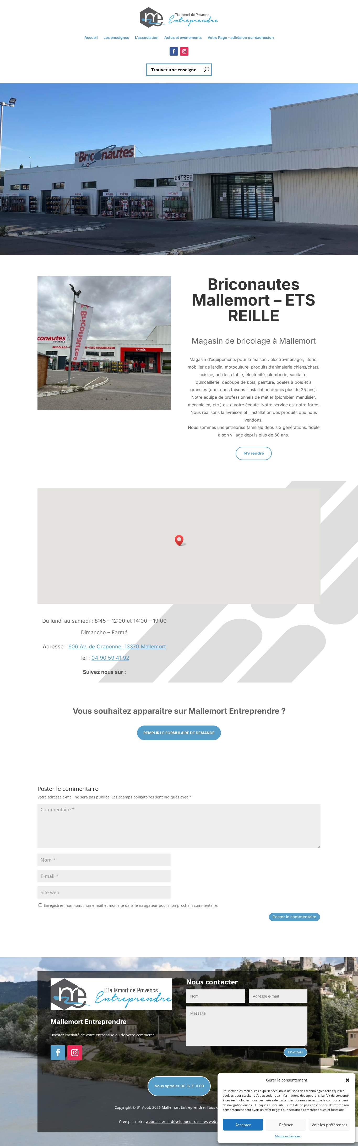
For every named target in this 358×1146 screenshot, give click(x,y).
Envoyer (295, 1052)
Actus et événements (183, 38)
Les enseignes (116, 38)
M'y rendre (253, 453)
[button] (347, 1080)
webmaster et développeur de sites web (181, 1121)
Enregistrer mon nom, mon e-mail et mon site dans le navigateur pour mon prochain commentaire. (131, 905)
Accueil (91, 38)
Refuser (286, 1124)
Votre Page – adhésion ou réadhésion (241, 38)
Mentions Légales (288, 1136)
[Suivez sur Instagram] (184, 51)
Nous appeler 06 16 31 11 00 (179, 1086)
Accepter (243, 1124)
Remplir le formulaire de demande (179, 733)
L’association (147, 38)
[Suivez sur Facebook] (174, 51)
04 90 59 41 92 (110, 658)
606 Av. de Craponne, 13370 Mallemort (117, 646)
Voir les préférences (329, 1124)
